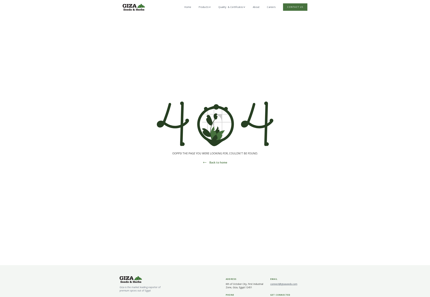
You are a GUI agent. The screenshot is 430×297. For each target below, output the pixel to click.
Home (187, 7)
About (256, 7)
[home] (134, 7)
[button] (205, 7)
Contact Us (295, 7)
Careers (271, 7)
